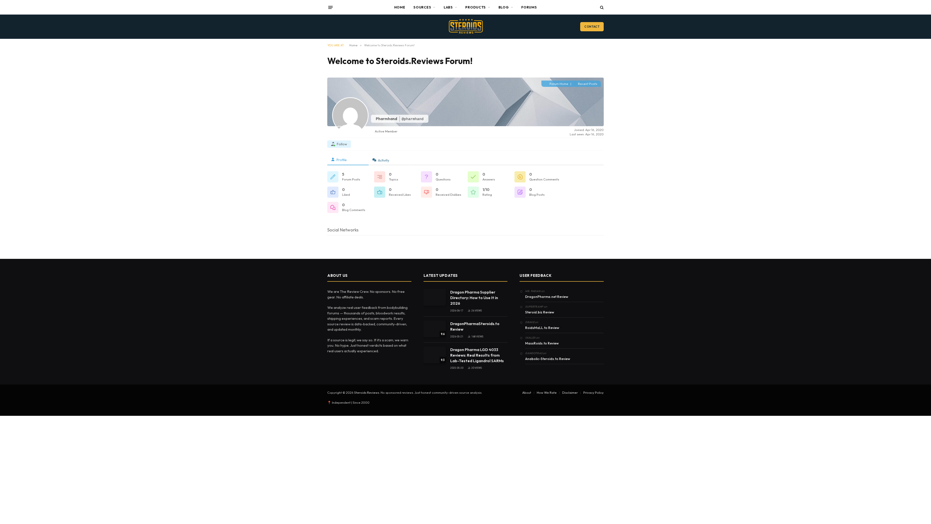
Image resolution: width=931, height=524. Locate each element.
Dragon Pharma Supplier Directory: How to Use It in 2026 (474, 298)
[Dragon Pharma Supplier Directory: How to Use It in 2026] (435, 297)
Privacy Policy (593, 392)
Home (399, 7)
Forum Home (558, 84)
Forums (529, 7)
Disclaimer (570, 392)
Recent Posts (587, 84)
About (526, 392)
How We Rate (547, 392)
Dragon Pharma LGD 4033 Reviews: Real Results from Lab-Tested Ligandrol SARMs (477, 355)
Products (475, 7)
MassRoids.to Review (542, 343)
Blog (503, 7)
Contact (592, 26)
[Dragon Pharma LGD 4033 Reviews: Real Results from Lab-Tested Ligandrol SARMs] (435, 354)
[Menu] (330, 7)
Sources (422, 7)
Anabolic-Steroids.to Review (547, 359)
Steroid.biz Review (539, 312)
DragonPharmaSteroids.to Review (474, 326)
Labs (448, 7)
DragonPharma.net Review (546, 297)
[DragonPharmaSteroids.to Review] (435, 328)
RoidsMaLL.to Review (542, 328)
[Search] (601, 7)
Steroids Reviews (366, 392)
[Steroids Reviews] (465, 27)
